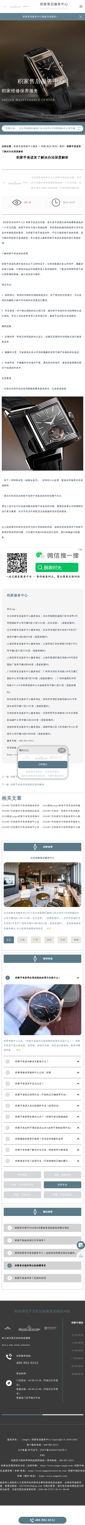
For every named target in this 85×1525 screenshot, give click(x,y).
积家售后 (62, 1184)
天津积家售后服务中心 (19, 713)
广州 (35, 940)
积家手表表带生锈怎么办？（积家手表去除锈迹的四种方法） (47, 1116)
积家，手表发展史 (62, 1194)
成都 (76, 940)
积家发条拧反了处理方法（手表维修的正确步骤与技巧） (45, 1161)
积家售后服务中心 (54, 4)
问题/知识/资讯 (49, 146)
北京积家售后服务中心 (19, 616)
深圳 (49, 940)
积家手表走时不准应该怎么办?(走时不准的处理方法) (43, 1128)
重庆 (62, 146)
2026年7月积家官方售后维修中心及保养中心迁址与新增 (31, 827)
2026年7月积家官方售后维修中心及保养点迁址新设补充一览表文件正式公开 (42, 822)
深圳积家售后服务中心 (19, 699)
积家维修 (22, 1175)
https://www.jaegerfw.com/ (53, 1476)
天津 (62, 940)
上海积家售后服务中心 (19, 644)
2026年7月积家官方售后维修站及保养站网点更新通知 (30, 811)
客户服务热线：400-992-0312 (42, 1445)
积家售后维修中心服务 (26, 146)
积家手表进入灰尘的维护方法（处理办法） (38, 1105)
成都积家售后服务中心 (19, 727)
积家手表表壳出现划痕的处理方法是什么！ (38, 977)
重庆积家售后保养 (21, 527)
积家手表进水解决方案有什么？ (32, 1061)
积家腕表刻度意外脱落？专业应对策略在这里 (39, 1139)
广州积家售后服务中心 (19, 671)
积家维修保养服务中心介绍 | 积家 (33, 1072)
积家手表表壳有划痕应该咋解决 (27, 784)
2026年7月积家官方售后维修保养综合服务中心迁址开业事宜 (34, 805)
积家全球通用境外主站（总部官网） (20, 1465)
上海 (22, 940)
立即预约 (42, 764)
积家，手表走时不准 (22, 1184)
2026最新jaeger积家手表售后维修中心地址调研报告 (29, 816)
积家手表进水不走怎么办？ (29, 1083)
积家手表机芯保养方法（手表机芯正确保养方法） (41, 1094)
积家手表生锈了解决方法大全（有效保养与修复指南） (44, 1150)
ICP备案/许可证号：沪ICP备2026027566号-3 (42, 1450)
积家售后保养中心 (13, 222)
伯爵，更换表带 (62, 1175)
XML (42, 1455)
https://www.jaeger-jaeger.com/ (57, 1465)
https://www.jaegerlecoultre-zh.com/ (47, 1471)
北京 (8, 940)
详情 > (50, 928)
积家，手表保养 (22, 1194)
